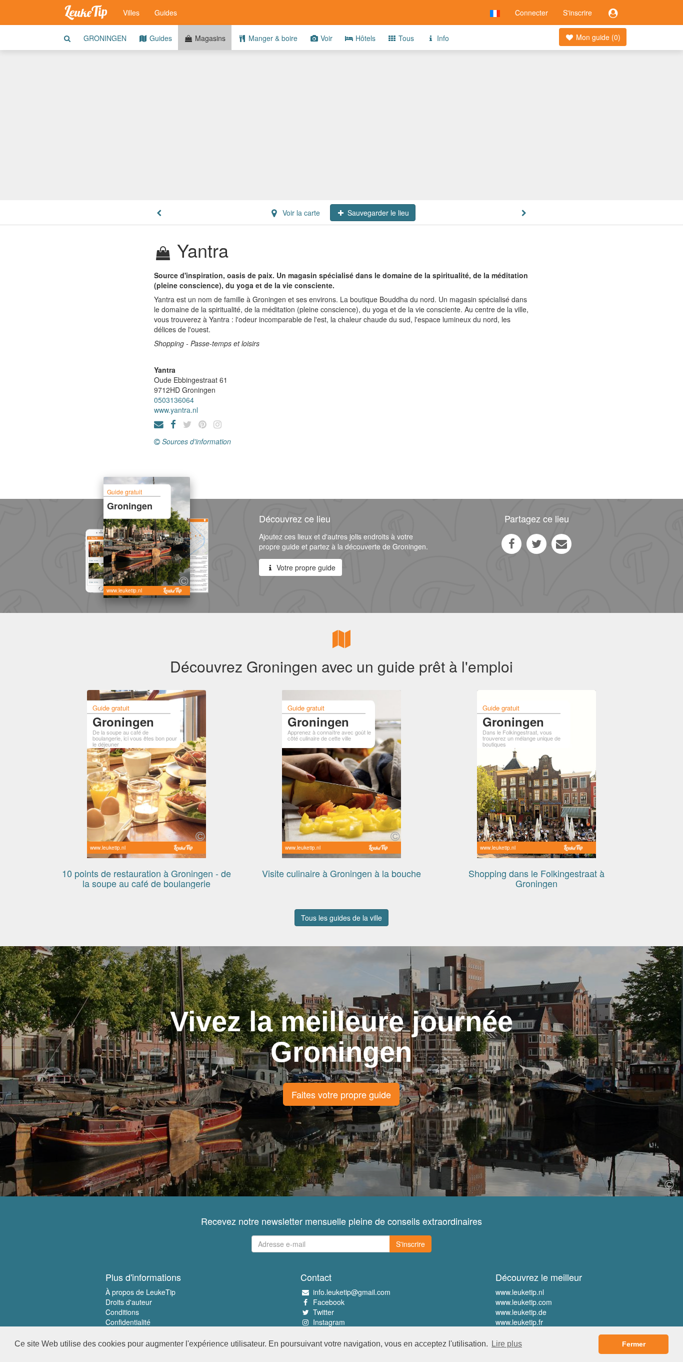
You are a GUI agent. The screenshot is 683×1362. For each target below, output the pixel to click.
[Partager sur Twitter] (536, 543)
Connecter (531, 13)
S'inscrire (577, 13)
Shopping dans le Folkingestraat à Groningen (536, 878)
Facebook (328, 1302)
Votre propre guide (305, 567)
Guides (165, 13)
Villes (131, 13)
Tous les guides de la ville (341, 918)
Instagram (329, 1322)
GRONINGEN (105, 38)
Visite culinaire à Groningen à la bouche (341, 873)
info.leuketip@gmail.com (351, 1292)
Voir (325, 38)
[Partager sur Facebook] (512, 543)
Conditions (122, 1312)
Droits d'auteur (129, 1302)
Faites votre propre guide (341, 1094)
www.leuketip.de (521, 1312)
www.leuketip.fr (519, 1322)
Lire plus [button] (507, 1343)
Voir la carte (300, 213)
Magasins (209, 38)
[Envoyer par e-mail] (562, 543)
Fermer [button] (634, 1344)
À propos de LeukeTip (141, 1292)
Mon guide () (597, 37)
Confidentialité (128, 1322)
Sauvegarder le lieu (377, 213)
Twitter (323, 1312)
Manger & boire (272, 38)
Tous (405, 38)
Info (442, 38)
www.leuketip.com (524, 1302)
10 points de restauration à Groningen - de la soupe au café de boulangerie (146, 878)
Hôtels (365, 38)
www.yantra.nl (176, 410)
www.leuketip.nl (520, 1292)
